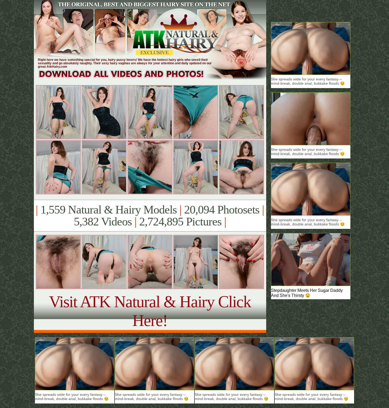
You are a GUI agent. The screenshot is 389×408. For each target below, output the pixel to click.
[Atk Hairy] (126, 78)
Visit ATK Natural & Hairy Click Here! (150, 311)
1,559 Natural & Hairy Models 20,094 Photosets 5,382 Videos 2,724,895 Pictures (150, 216)
